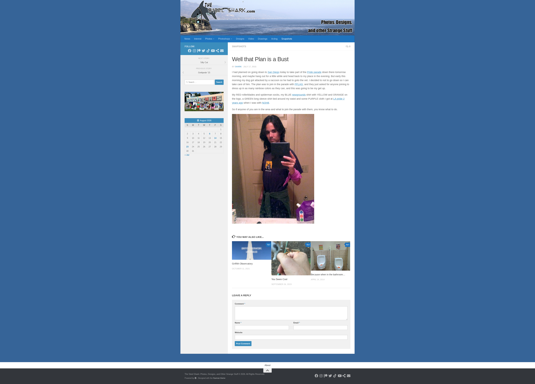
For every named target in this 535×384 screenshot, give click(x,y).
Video (251, 39)
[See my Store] (217, 50)
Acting (274, 39)
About (267, 365)
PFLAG (299, 84)
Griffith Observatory (242, 263)
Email (296, 323)
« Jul (187, 155)
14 (215, 138)
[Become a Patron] (199, 50)
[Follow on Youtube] (212, 50)
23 (187, 146)
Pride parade (314, 72)
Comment (240, 304)
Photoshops (224, 39)
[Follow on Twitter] (203, 50)
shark (238, 66)
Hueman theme (219, 378)
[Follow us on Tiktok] (208, 50)
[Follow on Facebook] (189, 50)
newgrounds (299, 94)
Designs (240, 39)
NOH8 (265, 102)
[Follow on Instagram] (194, 50)
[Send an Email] (222, 50)
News (187, 39)
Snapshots (286, 39)
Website (238, 332)
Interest (197, 39)
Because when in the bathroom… (328, 274)
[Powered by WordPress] (195, 378)
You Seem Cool (279, 279)
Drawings (262, 39)
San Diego (273, 72)
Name (238, 323)
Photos (208, 39)
